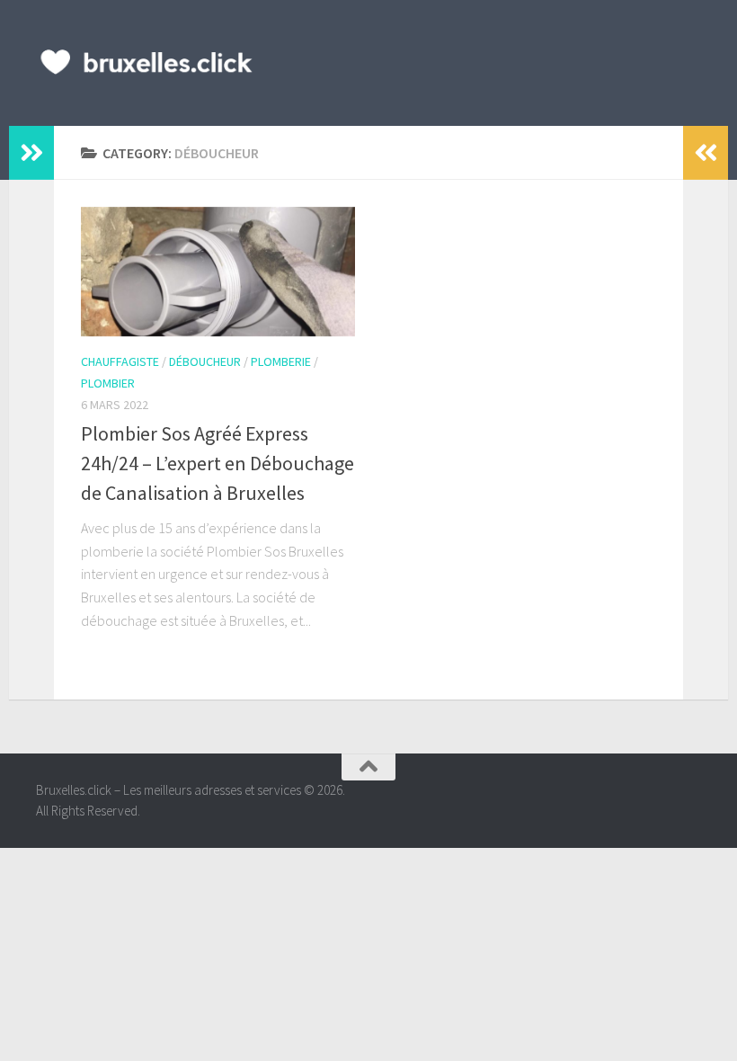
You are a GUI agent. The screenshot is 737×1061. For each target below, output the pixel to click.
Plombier (108, 383)
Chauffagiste (120, 361)
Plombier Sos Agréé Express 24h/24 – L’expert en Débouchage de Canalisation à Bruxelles (217, 463)
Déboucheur (205, 361)
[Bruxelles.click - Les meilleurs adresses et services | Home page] (147, 63)
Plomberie (281, 361)
